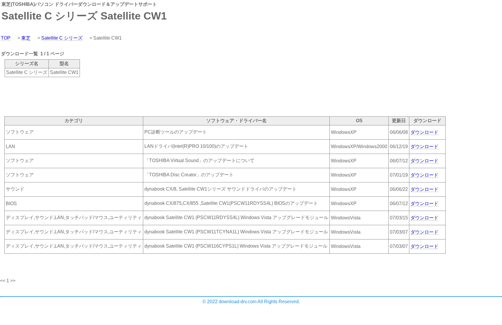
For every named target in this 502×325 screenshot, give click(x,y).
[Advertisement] (105, 96)
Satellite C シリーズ (62, 37)
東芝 (26, 37)
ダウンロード (424, 132)
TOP (5, 37)
